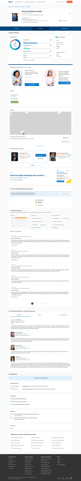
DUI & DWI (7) (35, 224)
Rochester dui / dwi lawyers (15, 442)
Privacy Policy (17, 477)
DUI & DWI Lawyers (44, 464)
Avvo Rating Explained (61, 464)
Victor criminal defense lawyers (36, 445)
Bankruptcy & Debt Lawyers (46, 459)
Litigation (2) (43, 224)
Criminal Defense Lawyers (45, 462)
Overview (16, 28)
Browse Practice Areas (13, 464)
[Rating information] (41, 14)
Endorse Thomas (63, 315)
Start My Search (31, 84)
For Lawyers (11, 468)
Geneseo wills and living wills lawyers (37, 440)
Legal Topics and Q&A (41, 1)
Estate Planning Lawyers (45, 466)
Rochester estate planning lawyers (37, 442)
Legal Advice (11, 462)
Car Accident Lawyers (45, 468)
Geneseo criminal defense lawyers (17, 437)
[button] (23, 133)
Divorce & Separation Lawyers (46, 470)
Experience (64, 28)
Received (19, 314)
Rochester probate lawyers (56, 442)
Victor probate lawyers (35, 448)
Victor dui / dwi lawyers (56, 445)
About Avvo (59, 459)
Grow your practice (62, 1)
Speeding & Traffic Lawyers (46, 473)
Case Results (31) (56, 218)
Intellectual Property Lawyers (46, 471)
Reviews (40, 28)
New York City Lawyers (29, 459)
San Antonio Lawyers (28, 471)
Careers (58, 460)
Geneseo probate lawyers (15, 440)
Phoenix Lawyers (28, 470)
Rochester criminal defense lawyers (58, 440)
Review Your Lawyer (12, 460)
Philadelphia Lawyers (28, 468)
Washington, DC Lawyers (29, 466)
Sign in (70, 1)
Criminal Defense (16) (36, 218)
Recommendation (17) (57, 221)
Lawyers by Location (18, 1)
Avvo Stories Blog (12, 466)
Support (58, 462)
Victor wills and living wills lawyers (57, 448)
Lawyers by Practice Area (29, 1)
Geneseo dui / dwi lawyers (35, 437)
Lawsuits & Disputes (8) (37, 221)
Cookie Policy (23, 477)
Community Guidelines (31, 477)
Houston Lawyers (28, 464)
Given (40, 314)
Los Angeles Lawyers (28, 460)
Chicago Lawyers (28, 462)
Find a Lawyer (11, 459)
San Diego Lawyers (28, 473)
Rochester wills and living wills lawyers (17, 445)
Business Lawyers (44, 460)
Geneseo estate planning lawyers (58, 437)
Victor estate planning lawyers (16, 448)
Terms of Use (11, 477)
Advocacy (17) (65, 218)
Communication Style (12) (58, 224)
